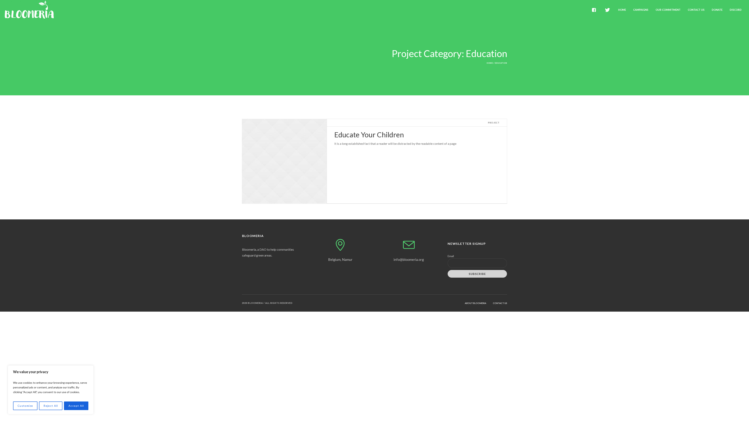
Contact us (500, 303)
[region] (51, 389)
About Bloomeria (475, 303)
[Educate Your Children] (284, 161)
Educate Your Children (369, 134)
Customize (25, 405)
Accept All (76, 405)
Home (490, 63)
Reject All (50, 405)
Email (451, 256)
